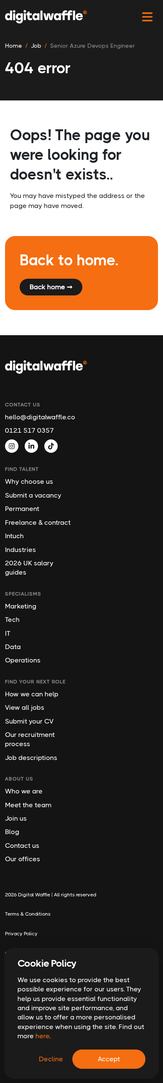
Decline (51, 1059)
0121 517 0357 (29, 430)
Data (13, 647)
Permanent (22, 509)
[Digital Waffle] (46, 17)
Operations (23, 660)
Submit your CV (29, 721)
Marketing (20, 606)
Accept (109, 1059)
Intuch (14, 536)
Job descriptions (31, 758)
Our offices (22, 859)
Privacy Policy (21, 934)
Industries (20, 550)
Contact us (22, 845)
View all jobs (24, 707)
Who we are (24, 791)
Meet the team (28, 805)
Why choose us (29, 481)
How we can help (32, 694)
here (42, 1036)
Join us (16, 818)
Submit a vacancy (33, 495)
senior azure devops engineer (92, 45)
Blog (12, 832)
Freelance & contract (38, 522)
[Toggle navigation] (147, 17)
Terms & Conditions (28, 914)
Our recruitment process (30, 739)
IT (7, 633)
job (36, 45)
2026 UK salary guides (29, 567)
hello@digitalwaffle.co (39, 417)
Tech (12, 620)
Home (13, 45)
